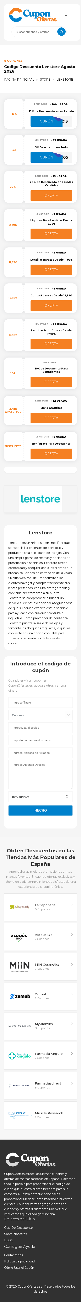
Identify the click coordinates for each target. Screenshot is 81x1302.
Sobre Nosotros (15, 1234)
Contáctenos (13, 1255)
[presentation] (39, 31)
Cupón (46, 121)
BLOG (8, 1240)
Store (45, 79)
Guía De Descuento (18, 1228)
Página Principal (19, 79)
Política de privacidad (19, 1261)
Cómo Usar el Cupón (19, 1268)
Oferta (51, 195)
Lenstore (40, 104)
